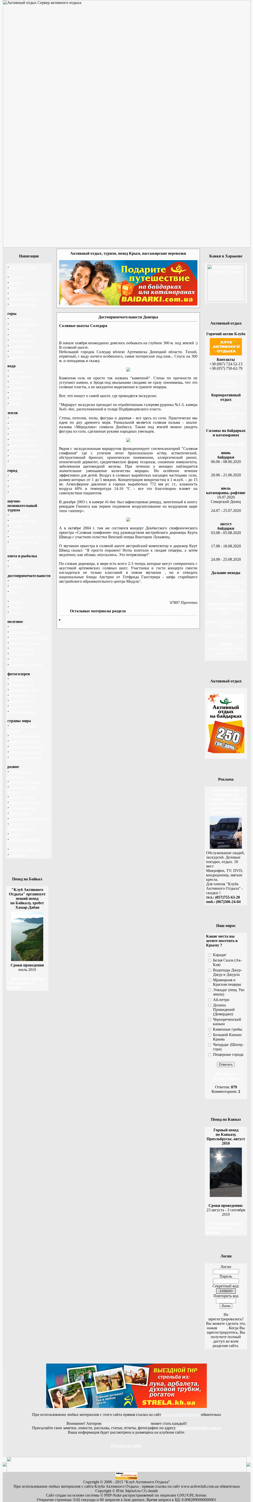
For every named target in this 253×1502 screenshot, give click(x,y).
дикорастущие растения (29, 637)
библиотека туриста (25, 665)
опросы (15, 834)
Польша (15, 601)
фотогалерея (19, 813)
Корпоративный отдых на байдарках (226, 415)
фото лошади (20, 706)
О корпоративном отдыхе (226, 406)
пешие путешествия (25, 450)
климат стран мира (25, 757)
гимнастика (19, 476)
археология (18, 515)
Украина (16, 607)
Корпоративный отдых (28, 293)
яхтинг (15, 404)
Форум (15, 283)
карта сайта (18, 855)
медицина (17, 659)
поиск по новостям (25, 849)
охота (13, 561)
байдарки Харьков (24, 782)
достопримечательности (29, 819)
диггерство (18, 434)
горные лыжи (20, 335)
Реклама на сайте (126, 1446)
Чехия (14, 612)
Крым (14, 592)
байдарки (17, 371)
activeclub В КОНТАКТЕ (226, 384)
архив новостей (22, 808)
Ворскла (226, 537)
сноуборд (16, 351)
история (15, 526)
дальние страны (22, 423)
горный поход (226, 608)
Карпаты (16, 586)
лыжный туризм (22, 445)
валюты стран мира (25, 741)
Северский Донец (226, 466)
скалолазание (20, 346)
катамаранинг (20, 387)
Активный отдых (23, 299)
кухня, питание (22, 654)
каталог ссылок (22, 797)
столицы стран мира (26, 747)
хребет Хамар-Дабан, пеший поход (226, 648)
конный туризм (22, 440)
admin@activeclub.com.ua (199, 1428)
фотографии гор (22, 690)
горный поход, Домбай (226, 623)
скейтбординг (20, 486)
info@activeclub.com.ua (226, 373)
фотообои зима (21, 684)
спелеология (19, 461)
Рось (226, 515)
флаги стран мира (24, 736)
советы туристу (22, 648)
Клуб (13, 288)
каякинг (15, 393)
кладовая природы (24, 643)
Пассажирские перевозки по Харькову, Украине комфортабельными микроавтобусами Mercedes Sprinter (226, 801)
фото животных (22, 701)
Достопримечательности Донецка (157, 611)
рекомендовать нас (25, 839)
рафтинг (16, 398)
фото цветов (19, 695)
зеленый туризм (22, 521)
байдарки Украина (24, 802)
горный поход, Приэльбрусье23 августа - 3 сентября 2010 (226, 588)
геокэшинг (18, 429)
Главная (15, 277)
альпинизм (18, 329)
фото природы (21, 679)
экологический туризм (28, 537)
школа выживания (24, 632)
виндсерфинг (20, 376)
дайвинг (16, 382)
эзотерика (17, 531)
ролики (15, 481)
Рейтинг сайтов (22, 267)
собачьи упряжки (23, 456)
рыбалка (16, 566)
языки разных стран (25, 752)
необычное (18, 581)
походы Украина (23, 324)
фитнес (15, 492)
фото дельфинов (22, 712)
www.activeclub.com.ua (181, 1414)
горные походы (22, 340)
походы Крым (20, 319)
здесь (222, 1328)
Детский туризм (22, 304)
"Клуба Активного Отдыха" (126, 1423)
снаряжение (19, 627)
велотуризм (18, 418)
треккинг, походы (24, 357)
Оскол (226, 479)
